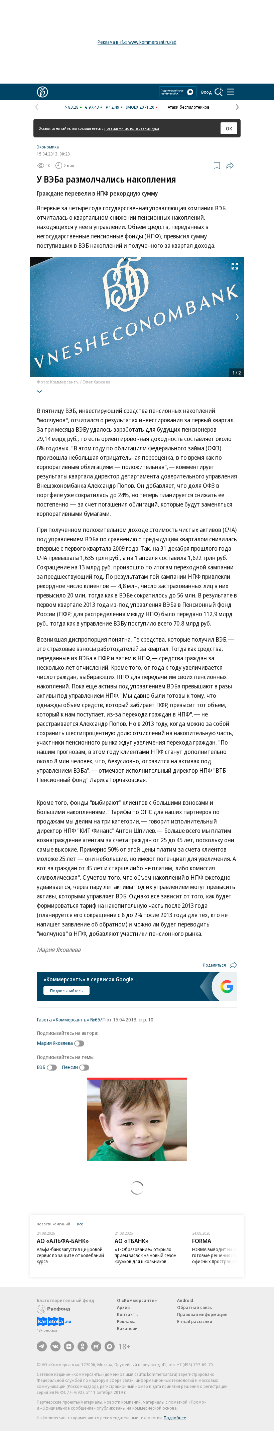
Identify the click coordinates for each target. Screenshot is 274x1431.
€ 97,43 (92, 107)
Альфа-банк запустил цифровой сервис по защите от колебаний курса (70, 1255)
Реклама (126, 1321)
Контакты (128, 1314)
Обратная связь (194, 1307)
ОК (229, 128)
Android (185, 1300)
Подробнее (175, 1418)
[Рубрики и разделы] (231, 92)
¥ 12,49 (112, 107)
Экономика (48, 147)
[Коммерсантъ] (42, 92)
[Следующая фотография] (237, 317)
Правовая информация (202, 1314)
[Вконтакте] (55, 1346)
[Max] (110, 1346)
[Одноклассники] (83, 1346)
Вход (206, 92)
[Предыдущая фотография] (36, 317)
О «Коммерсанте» (137, 1300)
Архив (123, 1307)
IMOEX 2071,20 (140, 107)
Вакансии (127, 1328)
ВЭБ (41, 1067)
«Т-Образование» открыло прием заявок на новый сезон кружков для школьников (145, 1255)
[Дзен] (69, 1346)
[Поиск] (219, 92)
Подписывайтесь (66, 991)
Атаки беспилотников (189, 107)
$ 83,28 (72, 107)
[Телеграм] (42, 1346)
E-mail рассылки (194, 1321)
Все (80, 1223)
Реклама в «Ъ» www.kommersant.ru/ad (137, 42)
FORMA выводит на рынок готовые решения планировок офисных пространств (224, 1255)
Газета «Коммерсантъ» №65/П (71, 1019)
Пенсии (70, 1067)
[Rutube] (96, 1346)
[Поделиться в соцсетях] (230, 165)
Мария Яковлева (55, 1042)
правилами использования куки (131, 128)
